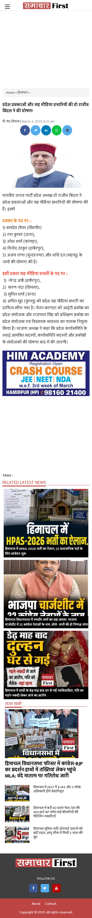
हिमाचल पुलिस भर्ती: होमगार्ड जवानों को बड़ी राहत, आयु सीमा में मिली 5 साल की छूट (58, 833)
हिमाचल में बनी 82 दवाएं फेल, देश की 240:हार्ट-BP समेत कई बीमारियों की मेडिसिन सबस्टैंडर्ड (56, 812)
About (36, 904)
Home (10, 92)
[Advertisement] (46, 46)
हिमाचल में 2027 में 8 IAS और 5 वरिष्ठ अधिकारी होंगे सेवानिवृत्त (57, 789)
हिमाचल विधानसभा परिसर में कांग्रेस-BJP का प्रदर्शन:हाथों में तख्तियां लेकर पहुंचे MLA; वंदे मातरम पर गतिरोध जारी (44, 769)
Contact (50, 904)
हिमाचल (22, 92)
